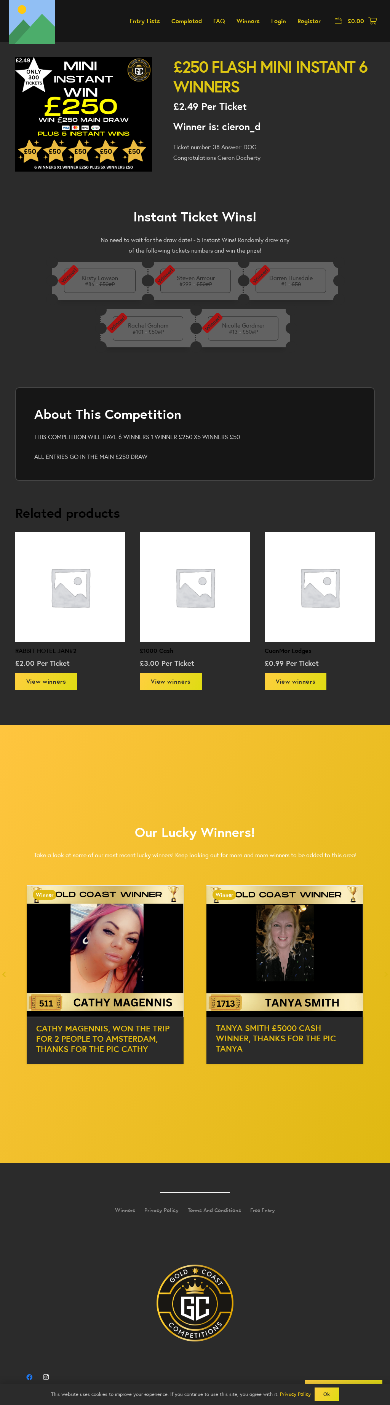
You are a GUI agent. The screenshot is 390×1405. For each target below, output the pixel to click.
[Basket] (372, 21)
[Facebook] (29, 1377)
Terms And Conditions (214, 1210)
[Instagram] (45, 1377)
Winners (125, 1210)
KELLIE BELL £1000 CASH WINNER (281, 1028)
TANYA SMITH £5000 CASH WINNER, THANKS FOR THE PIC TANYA (96, 1038)
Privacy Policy (161, 1210)
